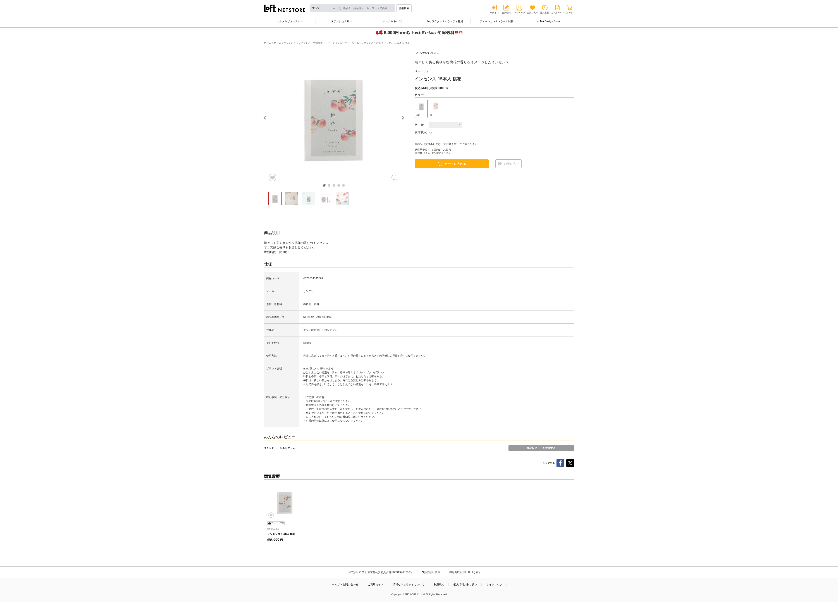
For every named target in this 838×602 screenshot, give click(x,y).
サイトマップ (494, 584)
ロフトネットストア (285, 8)
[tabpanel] (333, 116)
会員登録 (506, 12)
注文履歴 (544, 12)
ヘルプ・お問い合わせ (345, 584)
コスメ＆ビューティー (290, 21)
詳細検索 (404, 8)
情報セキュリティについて (408, 584)
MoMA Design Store (548, 21)
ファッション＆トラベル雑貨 (496, 21)
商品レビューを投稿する (541, 448)
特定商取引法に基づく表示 (465, 572)
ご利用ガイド (557, 12)
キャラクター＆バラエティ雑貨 (444, 21)
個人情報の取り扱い (465, 584)
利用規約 (439, 584)
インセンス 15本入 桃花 (281, 534)
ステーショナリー (341, 21)
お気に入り (532, 12)
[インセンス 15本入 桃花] (284, 501)
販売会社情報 (432, 572)
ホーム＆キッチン (393, 21)
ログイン (494, 12)
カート (569, 12)
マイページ (519, 12)
